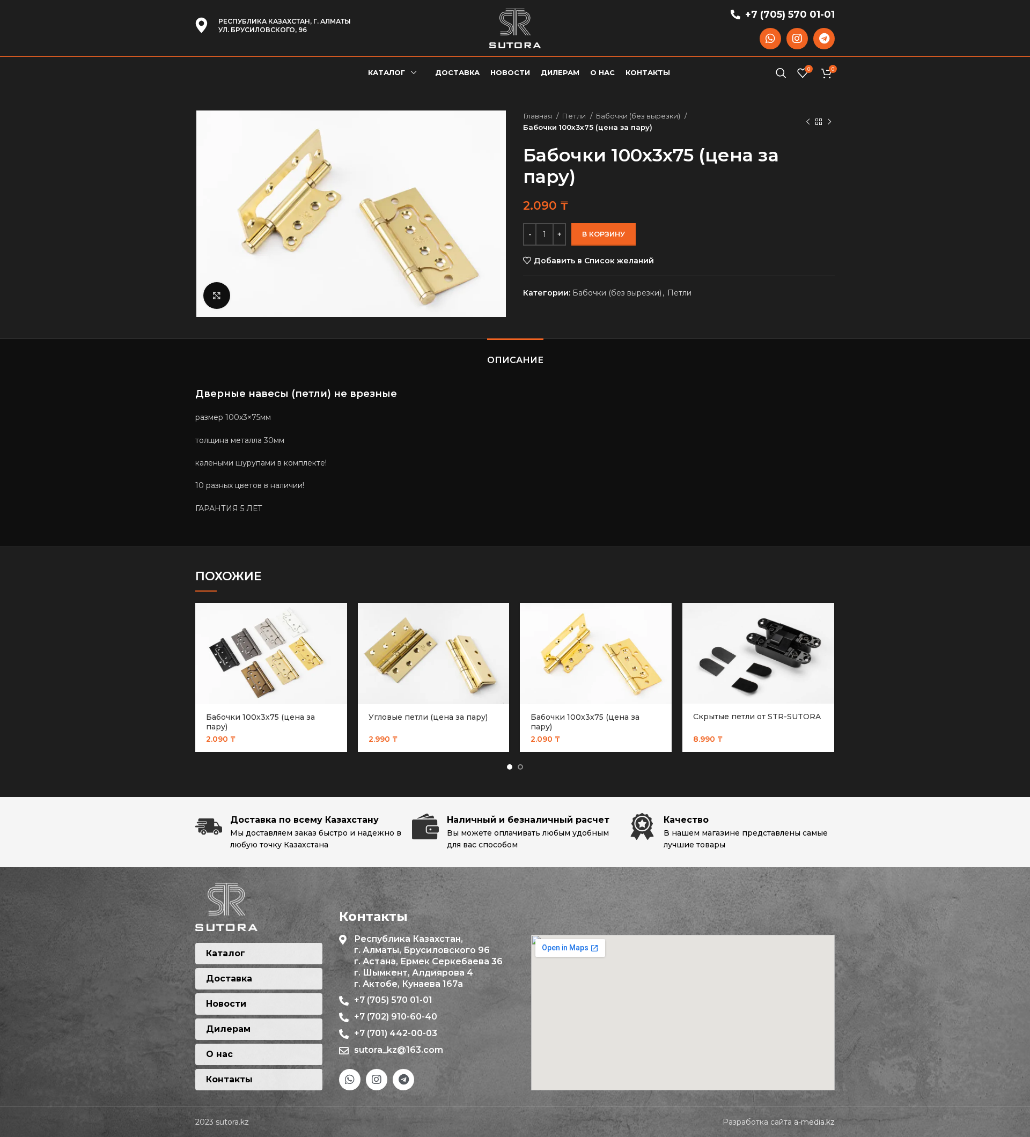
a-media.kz (814, 1122)
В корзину (603, 234)
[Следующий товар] (829, 121)
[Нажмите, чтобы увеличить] (216, 295)
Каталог (225, 953)
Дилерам (228, 1029)
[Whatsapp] (770, 38)
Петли (574, 116)
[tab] (515, 354)
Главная (538, 116)
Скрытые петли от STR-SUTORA (757, 716)
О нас (219, 1054)
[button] (339, 620)
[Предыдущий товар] (808, 121)
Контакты (229, 1079)
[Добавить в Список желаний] (339, 644)
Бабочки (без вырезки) (638, 116)
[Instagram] (797, 38)
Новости (226, 1004)
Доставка (229, 978)
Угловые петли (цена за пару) (428, 717)
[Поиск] (781, 73)
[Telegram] (824, 38)
